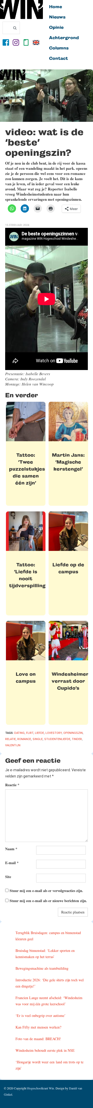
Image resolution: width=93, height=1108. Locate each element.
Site (8, 876)
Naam (11, 849)
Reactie (12, 785)
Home (55, 7)
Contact (58, 58)
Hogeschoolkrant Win (40, 1088)
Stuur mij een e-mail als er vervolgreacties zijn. (46, 890)
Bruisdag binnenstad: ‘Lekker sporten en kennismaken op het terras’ (45, 953)
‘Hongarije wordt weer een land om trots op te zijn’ (49, 1065)
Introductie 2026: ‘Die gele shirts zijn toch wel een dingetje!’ (50, 983)
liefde (39, 733)
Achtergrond (64, 38)
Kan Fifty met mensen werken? (38, 1027)
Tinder (77, 739)
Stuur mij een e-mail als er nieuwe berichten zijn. (48, 900)
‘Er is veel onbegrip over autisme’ (41, 1015)
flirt (29, 733)
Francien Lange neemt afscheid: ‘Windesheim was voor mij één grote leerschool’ (49, 1000)
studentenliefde (57, 739)
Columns (59, 48)
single (38, 739)
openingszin (73, 733)
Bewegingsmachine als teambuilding (42, 968)
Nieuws (57, 17)
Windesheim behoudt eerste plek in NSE (45, 1050)
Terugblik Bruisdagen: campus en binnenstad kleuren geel (48, 935)
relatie (10, 739)
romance (24, 739)
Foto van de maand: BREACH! (38, 1038)
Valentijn (12, 745)
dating (19, 733)
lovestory (53, 733)
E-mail (12, 862)
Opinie (56, 27)
